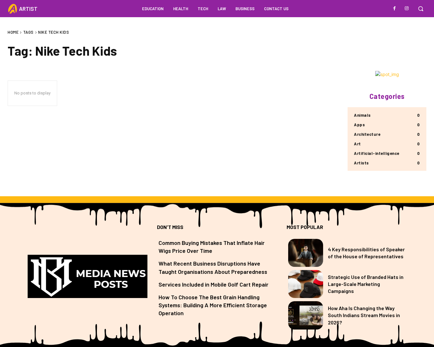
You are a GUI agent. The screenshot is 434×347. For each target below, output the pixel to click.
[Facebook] (394, 8)
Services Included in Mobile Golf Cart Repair (213, 284)
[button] (420, 8)
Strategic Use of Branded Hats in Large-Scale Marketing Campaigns (365, 284)
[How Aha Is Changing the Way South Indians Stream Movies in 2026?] (305, 315)
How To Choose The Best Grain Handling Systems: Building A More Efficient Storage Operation (213, 305)
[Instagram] (406, 8)
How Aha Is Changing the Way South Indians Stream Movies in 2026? (364, 315)
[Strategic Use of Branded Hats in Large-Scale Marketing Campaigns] (305, 284)
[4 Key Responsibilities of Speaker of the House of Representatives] (305, 253)
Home (13, 32)
